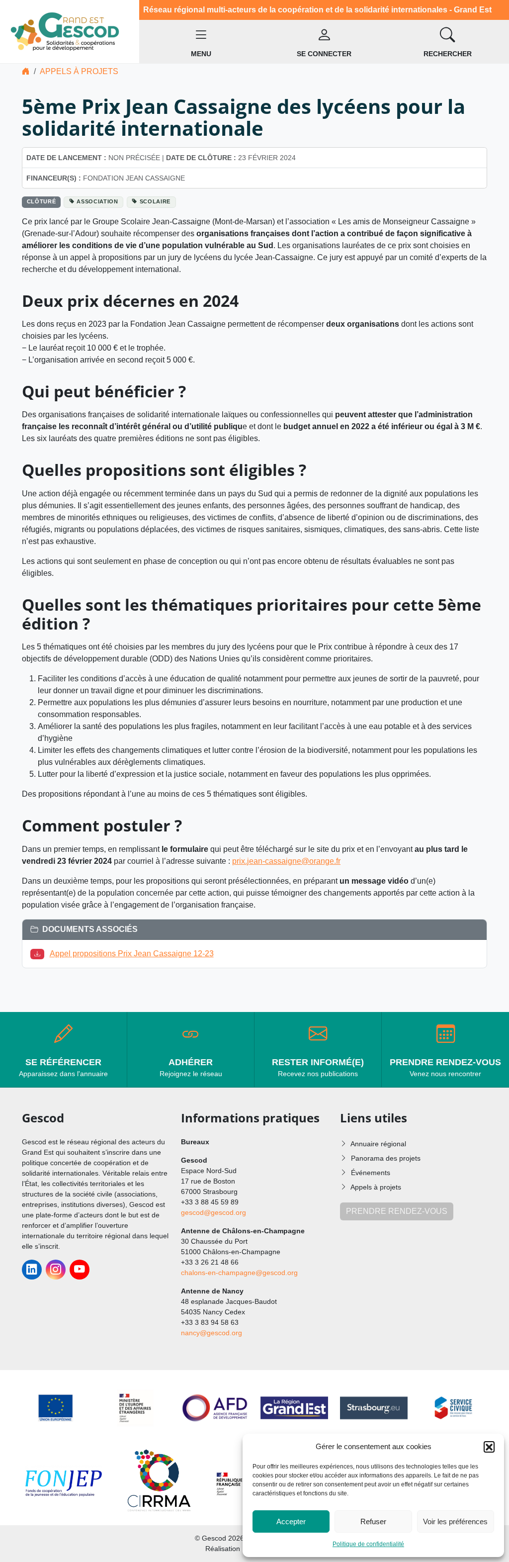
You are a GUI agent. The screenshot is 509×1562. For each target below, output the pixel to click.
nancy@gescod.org (211, 1333)
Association (97, 201)
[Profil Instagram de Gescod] (56, 1270)
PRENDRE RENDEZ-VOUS (396, 1211)
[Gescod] (69, 31)
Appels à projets (79, 71)
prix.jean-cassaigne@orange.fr (286, 861)
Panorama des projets (386, 1158)
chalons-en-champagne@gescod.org (239, 1273)
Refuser (373, 1521)
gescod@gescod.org (213, 1212)
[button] (489, 1447)
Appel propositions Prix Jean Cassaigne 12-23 (132, 953)
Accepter (291, 1521)
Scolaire (155, 201)
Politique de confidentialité (368, 1544)
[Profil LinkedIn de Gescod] (32, 1270)
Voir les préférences (455, 1521)
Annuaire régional (378, 1144)
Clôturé (41, 201)
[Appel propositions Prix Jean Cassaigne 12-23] (39, 953)
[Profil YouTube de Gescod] (79, 1270)
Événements (370, 1173)
